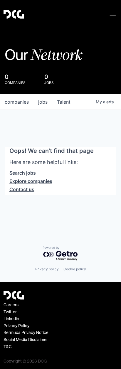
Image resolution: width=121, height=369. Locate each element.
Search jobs (22, 173)
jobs (43, 102)
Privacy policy (47, 269)
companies (17, 102)
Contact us (21, 189)
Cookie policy (74, 269)
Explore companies (30, 181)
